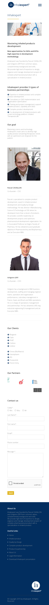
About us (24, 42)
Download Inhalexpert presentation (22, 559)
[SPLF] (7, 380)
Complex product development (24, 30)
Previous (35, 390)
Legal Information (15, 556)
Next (40, 390)
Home (24, 12)
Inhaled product (15, 539)
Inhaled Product (24, 18)
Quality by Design (24, 24)
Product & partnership (24, 36)
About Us (12, 552)
